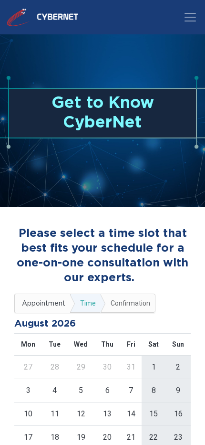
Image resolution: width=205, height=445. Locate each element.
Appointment (43, 304)
